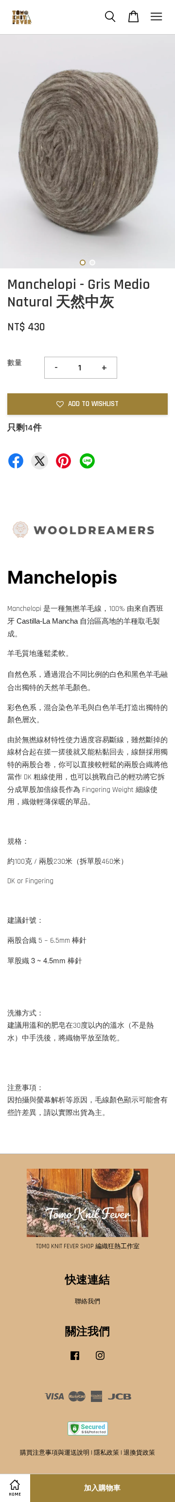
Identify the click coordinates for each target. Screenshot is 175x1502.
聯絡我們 (87, 1301)
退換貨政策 (139, 1453)
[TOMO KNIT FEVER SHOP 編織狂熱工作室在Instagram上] (100, 1360)
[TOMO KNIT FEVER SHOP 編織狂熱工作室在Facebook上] (75, 1360)
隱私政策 (106, 1453)
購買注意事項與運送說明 (54, 1453)
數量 (14, 362)
